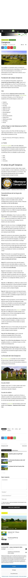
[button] (26, 552)
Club (12, 428)
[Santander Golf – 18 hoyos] (4, 533)
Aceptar (14, 566)
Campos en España (12, 39)
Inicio (2, 37)
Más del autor (15, 450)
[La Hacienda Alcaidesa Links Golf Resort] (4, 461)
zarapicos (9, 430)
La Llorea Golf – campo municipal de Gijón (11, 547)
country (16, 428)
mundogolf (5, 44)
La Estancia (5, 527)
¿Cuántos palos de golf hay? (15, 453)
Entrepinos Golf (4, 445)
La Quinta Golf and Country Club (16, 466)
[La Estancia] (14, 523)
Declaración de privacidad (13, 576)
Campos (6, 37)
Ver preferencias (14, 573)
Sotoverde (24, 445)
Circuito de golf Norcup (13, 537)
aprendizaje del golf (6, 358)
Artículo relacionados (6, 450)
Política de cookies (5, 576)
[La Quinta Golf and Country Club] (4, 468)
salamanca (4, 430)
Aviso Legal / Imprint (22, 576)
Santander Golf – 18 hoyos (13, 532)
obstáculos (19, 309)
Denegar (14, 570)
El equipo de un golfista (6, 145)
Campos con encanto (5, 39)
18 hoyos (8, 428)
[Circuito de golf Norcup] (4, 539)
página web (10, 403)
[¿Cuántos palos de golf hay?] (4, 455)
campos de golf (22, 95)
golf (20, 428)
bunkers (3, 218)
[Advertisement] (14, 15)
